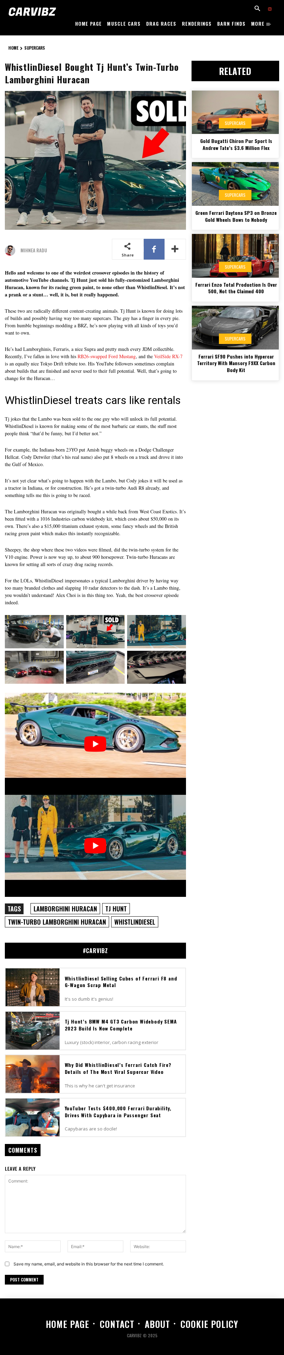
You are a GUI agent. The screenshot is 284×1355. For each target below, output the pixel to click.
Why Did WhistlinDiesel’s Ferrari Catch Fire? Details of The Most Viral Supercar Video (118, 1068)
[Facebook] (154, 249)
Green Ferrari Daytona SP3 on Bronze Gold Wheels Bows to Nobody (236, 216)
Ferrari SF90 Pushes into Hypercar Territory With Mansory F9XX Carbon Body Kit (236, 363)
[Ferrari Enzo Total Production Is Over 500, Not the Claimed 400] (235, 256)
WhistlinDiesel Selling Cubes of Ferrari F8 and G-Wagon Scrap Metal (121, 982)
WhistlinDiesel (134, 921)
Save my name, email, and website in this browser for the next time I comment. (89, 1263)
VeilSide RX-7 (168, 356)
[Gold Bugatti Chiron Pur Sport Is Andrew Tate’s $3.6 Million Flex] (235, 112)
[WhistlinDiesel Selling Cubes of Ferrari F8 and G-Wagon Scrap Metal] (33, 987)
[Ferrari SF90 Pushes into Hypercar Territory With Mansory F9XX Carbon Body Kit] (235, 328)
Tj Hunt (116, 908)
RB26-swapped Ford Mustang (107, 356)
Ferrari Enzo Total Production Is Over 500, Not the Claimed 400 (236, 288)
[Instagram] (270, 9)
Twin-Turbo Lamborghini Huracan (57, 921)
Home (13, 48)
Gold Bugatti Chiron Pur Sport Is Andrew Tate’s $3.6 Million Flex (236, 144)
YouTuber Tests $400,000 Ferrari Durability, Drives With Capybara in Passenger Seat (118, 1111)
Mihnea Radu (33, 250)
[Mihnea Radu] (12, 250)
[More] (175, 249)
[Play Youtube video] (95, 744)
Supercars (34, 48)
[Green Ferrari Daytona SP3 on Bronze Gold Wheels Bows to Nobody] (235, 184)
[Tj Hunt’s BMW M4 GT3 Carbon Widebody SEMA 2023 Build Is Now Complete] (33, 1031)
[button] (257, 9)
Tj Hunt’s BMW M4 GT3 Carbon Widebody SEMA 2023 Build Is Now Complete (121, 1025)
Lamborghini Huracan (65, 908)
